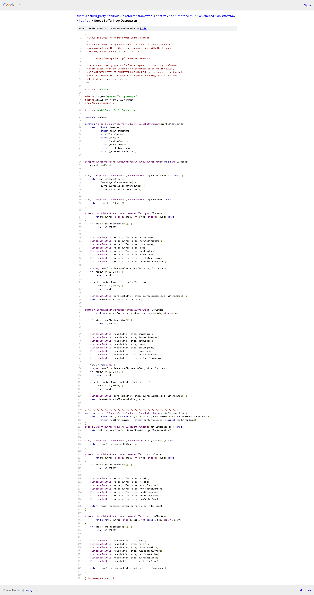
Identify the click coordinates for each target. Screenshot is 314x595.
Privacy (28, 590)
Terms (37, 590)
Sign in (307, 5)
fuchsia (82, 16)
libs (81, 20)
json (308, 589)
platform (128, 16)
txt (300, 589)
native (162, 16)
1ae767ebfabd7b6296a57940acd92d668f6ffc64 (201, 16)
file (144, 28)
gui (89, 20)
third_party (98, 16)
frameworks (146, 16)
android (114, 16)
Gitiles (20, 590)
